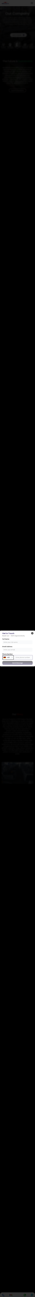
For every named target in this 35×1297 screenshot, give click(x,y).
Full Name (5, 639)
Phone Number (7, 654)
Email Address (7, 646)
